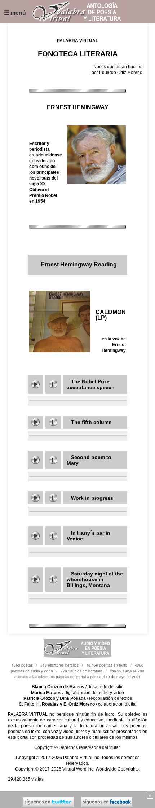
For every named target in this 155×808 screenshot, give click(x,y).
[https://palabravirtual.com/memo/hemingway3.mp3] (35, 535)
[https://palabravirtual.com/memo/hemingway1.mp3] (35, 384)
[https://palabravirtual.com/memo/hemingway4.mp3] (35, 422)
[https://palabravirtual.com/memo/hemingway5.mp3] (35, 497)
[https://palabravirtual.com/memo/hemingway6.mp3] (35, 579)
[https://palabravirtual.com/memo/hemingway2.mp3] (35, 459)
